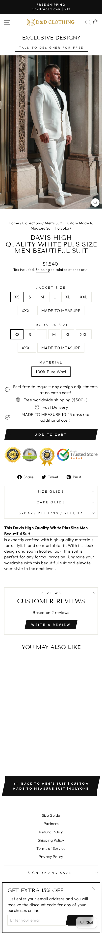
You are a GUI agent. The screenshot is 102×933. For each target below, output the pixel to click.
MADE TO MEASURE (60, 310)
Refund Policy (51, 832)
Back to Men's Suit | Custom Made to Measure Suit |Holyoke (51, 786)
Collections (32, 223)
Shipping (43, 269)
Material (51, 362)
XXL (83, 296)
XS (16, 296)
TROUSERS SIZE (51, 325)
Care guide (51, 502)
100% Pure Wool (51, 371)
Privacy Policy (51, 856)
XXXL (27, 310)
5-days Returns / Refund (51, 513)
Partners (51, 823)
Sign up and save (50, 873)
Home (14, 223)
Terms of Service (51, 848)
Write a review (51, 625)
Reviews (51, 593)
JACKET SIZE (51, 287)
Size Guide (51, 491)
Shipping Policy (51, 840)
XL (68, 296)
